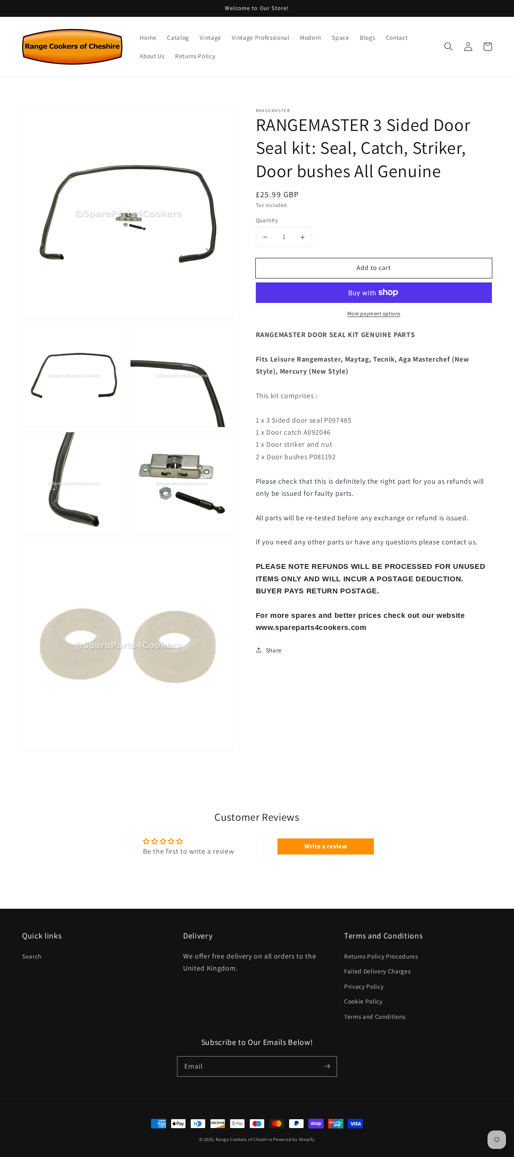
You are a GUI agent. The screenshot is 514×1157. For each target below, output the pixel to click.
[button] (448, 46)
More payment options (373, 313)
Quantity (267, 220)
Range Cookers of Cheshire (244, 1139)
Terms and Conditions (374, 1016)
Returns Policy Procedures (381, 956)
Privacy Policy (363, 986)
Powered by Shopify (294, 1139)
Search (31, 956)
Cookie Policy (363, 1001)
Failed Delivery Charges (377, 971)
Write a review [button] (325, 846)
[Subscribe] (327, 1066)
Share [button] (274, 650)
